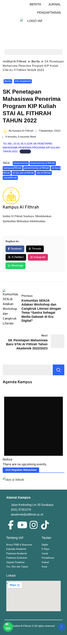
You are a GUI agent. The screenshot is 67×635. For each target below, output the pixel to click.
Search (58, 370)
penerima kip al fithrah (36, 168)
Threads (36, 248)
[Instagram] (33, 524)
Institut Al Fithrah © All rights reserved (33, 625)
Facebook (16, 248)
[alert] (33, 428)
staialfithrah (10, 177)
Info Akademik (23, 81)
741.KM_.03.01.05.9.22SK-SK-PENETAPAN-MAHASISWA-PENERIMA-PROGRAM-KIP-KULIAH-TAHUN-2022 (32, 147)
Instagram (39, 257)
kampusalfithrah (13, 168)
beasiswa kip (21, 163)
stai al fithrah (43, 173)
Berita (7, 81)
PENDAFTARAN (49, 12)
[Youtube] (22, 524)
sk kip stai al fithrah (23, 173)
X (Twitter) (18, 257)
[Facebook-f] (10, 524)
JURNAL (54, 4)
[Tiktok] (45, 524)
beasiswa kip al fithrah (42, 163)
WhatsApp (17, 265)
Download (25, 151)
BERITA (35, 4)
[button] (33, 52)
